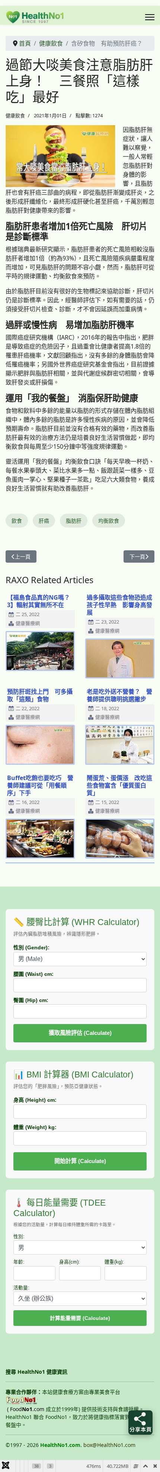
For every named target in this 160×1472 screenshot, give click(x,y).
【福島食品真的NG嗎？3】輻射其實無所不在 (38, 601)
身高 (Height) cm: (35, 1100)
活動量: (21, 1287)
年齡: (19, 1262)
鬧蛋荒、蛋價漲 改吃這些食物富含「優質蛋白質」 (119, 785)
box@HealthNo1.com (109, 1444)
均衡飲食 (108, 520)
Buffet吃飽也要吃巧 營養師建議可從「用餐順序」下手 (40, 785)
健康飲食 (15, 115)
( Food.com (25, 1409)
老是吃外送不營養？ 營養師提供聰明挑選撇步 (119, 695)
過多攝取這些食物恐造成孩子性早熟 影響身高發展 (119, 604)
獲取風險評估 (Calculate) (80, 1033)
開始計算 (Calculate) (80, 1161)
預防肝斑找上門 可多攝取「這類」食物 (40, 695)
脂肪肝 (73, 520)
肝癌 (44, 520)
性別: (19, 1236)
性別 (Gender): (31, 947)
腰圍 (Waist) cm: (33, 974)
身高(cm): (69, 1262)
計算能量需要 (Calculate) (80, 1318)
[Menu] (149, 17)
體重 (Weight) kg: (35, 1127)
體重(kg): (114, 1262)
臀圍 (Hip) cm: (30, 1000)
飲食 (17, 520)
